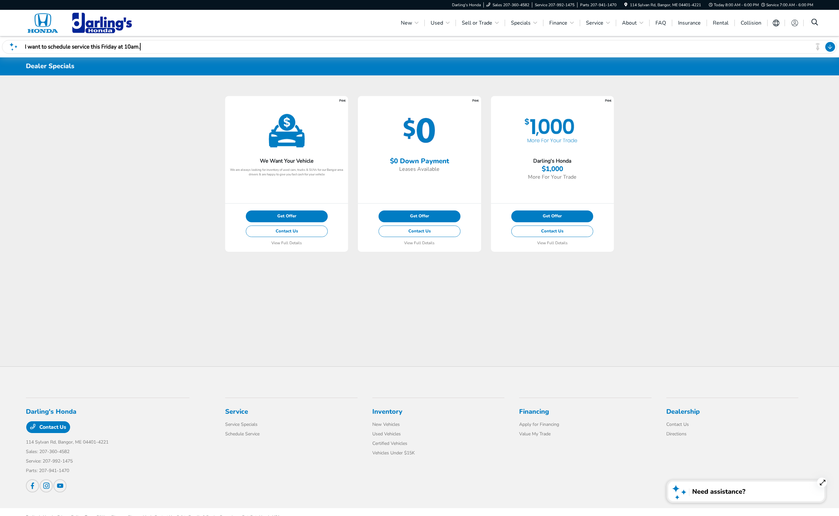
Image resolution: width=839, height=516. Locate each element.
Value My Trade (535, 434)
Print (342, 100)
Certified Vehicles (389, 443)
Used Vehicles (386, 434)
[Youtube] (60, 485)
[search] (814, 23)
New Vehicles (386, 424)
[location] (625, 5)
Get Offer (286, 216)
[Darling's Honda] (82, 22)
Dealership (683, 411)
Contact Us (287, 231)
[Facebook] (32, 485)
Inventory (387, 411)
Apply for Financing (539, 424)
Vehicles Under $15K (393, 453)
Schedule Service (242, 434)
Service (236, 411)
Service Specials (241, 424)
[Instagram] (46, 485)
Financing (534, 411)
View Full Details (286, 243)
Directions (676, 434)
